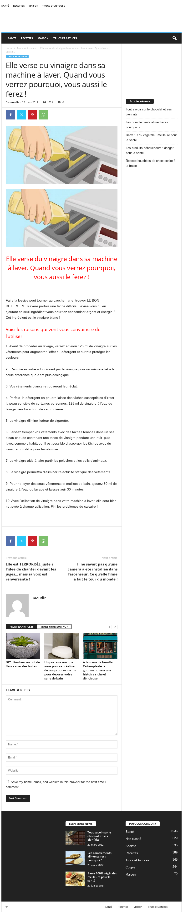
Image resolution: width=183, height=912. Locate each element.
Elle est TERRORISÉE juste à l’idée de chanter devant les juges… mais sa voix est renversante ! (31, 571)
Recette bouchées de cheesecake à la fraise (150, 163)
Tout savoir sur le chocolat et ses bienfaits (149, 112)
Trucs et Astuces (53, 5)
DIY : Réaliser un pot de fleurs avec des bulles (23, 664)
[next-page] (115, 626)
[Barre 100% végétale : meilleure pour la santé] (75, 879)
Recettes (19, 5)
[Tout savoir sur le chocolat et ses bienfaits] (75, 838)
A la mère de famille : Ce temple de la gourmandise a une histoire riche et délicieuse (98, 670)
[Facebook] (10, 114)
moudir (14, 102)
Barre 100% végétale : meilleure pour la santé (151, 137)
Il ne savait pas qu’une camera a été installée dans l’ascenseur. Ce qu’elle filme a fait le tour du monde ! (92, 571)
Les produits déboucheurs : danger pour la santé (149, 150)
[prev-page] (109, 626)
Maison (33, 5)
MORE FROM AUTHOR (54, 626)
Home (9, 48)
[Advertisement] (152, 67)
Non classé (133, 839)
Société (131, 846)
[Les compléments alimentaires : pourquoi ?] (75, 858)
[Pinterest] (32, 114)
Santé (5, 5)
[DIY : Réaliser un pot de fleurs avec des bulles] (23, 646)
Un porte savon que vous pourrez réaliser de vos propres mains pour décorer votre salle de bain (60, 670)
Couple (130, 867)
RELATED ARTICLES (21, 626)
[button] (174, 38)
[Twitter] (21, 114)
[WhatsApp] (43, 114)
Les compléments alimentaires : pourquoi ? (148, 124)
